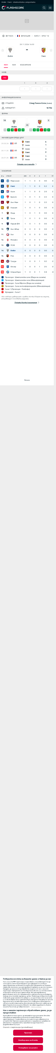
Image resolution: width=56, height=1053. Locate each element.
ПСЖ (12, 245)
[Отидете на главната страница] (15, 8)
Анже (10, 56)
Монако (14, 240)
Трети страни (36, 1007)
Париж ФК (15, 224)
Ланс (43, 56)
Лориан (13, 207)
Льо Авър (14, 229)
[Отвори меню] (50, 7)
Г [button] (45, 176)
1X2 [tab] (4, 78)
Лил (12, 234)
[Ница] (7, 213)
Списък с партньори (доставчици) (18, 1027)
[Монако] (7, 239)
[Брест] (7, 196)
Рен (12, 256)
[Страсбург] (7, 272)
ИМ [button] (25, 176)
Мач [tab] (6, 65)
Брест (13, 197)
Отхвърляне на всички (28, 1040)
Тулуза (13, 261)
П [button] (29, 176)
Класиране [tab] (25, 65)
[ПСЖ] (7, 245)
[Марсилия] (7, 180)
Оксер (13, 266)
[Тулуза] (7, 261)
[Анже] (7, 250)
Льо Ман (14, 202)
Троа (12, 218)
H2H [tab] (14, 65)
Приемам (28, 1033)
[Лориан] (7, 207)
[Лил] (7, 234)
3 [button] (39, 176)
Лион (12, 191)
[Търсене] (44, 7)
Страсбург (15, 272)
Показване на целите (27, 1048)
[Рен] (7, 255)
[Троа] (7, 218)
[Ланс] (7, 186)
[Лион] (7, 191)
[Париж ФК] (7, 223)
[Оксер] (7, 266)
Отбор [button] (8, 176)
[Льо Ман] (7, 202)
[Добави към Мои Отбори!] (2, 50)
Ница (12, 213)
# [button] (1, 176)
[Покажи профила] (10, 50)
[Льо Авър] (7, 229)
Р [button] (34, 176)
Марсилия (14, 181)
